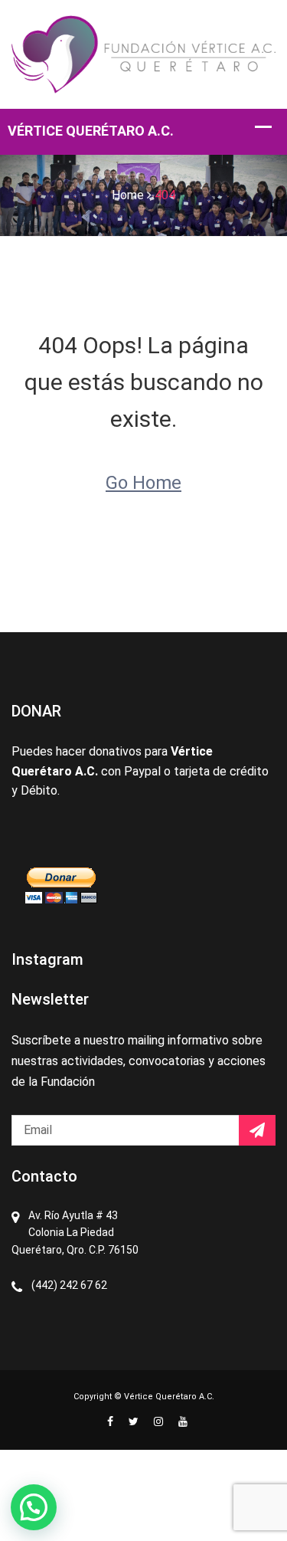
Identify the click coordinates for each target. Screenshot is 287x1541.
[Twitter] (133, 1421)
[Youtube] (179, 1421)
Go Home (143, 482)
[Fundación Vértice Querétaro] (143, 53)
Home (128, 195)
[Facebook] (110, 1421)
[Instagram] (158, 1421)
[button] (34, 1507)
